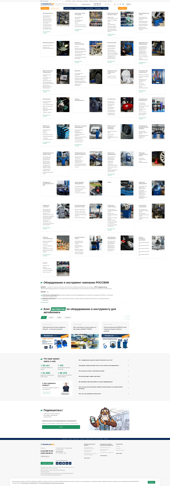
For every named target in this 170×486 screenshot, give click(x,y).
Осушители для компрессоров (111, 111)
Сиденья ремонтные (48, 136)
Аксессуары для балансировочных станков (143, 18)
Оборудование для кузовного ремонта (80, 153)
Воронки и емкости (48, 106)
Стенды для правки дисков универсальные (112, 219)
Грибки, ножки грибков (142, 109)
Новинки (105, 8)
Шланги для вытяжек (80, 217)
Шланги (45, 263)
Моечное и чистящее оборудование (81, 126)
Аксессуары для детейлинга (79, 21)
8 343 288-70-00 (47, 451)
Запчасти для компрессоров (111, 102)
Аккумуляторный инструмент (47, 102)
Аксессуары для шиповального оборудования (111, 242)
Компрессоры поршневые (111, 108)
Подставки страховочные (142, 159)
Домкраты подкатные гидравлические (80, 79)
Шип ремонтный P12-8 (144, 252)
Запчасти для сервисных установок (48, 214)
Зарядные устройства (80, 188)
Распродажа (98, 8)
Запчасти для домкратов (78, 84)
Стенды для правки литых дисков (112, 222)
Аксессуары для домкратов (79, 74)
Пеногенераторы (79, 140)
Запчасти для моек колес (112, 132)
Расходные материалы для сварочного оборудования (142, 192)
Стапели (77, 167)
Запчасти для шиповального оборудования (111, 246)
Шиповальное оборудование (112, 238)
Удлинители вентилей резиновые (80, 58)
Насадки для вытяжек (80, 212)
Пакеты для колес (112, 77)
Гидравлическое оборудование (143, 43)
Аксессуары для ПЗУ (80, 186)
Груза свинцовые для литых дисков (112, 26)
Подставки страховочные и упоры (143, 154)
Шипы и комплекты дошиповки (142, 239)
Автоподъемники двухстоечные (47, 16)
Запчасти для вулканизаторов (112, 50)
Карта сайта (119, 453)
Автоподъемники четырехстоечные (47, 25)
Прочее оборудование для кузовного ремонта (80, 164)
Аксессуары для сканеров (47, 78)
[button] (127, 317)
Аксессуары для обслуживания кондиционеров (47, 210)
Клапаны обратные (47, 245)
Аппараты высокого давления (79, 134)
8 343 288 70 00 (97, 3)
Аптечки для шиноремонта (142, 103)
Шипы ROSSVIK (89, 8)
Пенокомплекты (79, 141)
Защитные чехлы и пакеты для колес (112, 72)
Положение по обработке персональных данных (51, 474)
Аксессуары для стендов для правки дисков (112, 210)
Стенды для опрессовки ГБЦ (47, 221)
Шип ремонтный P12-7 (144, 249)
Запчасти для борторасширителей (48, 47)
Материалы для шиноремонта (143, 99)
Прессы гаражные (143, 56)
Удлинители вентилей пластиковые (80, 55)
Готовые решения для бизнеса (89, 445)
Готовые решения (79, 8)
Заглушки (45, 244)
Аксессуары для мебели (47, 130)
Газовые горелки (47, 112)
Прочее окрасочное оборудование (112, 170)
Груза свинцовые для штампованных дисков (112, 30)
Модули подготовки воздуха (48, 251)
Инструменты (47, 99)
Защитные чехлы (112, 76)
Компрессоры (111, 99)
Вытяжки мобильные (80, 209)
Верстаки (45, 132)
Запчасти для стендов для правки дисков (112, 215)
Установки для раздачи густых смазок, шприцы (47, 166)
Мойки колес (111, 134)
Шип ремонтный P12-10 (144, 243)
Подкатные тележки (48, 134)
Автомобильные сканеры (47, 75)
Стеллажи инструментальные (47, 138)
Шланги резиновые (48, 270)
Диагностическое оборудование (48, 71)
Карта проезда (59, 451)
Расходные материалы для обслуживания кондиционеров (48, 217)
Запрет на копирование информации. (57, 469)
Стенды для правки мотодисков (112, 225)
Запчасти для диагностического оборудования (47, 86)
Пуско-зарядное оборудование (79, 183)
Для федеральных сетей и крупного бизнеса (90, 454)
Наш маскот (87, 458)
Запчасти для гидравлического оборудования (143, 52)
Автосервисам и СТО (105, 447)
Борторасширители (48, 42)
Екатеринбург (45, 1)
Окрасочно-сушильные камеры (112, 164)
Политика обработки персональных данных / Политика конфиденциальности (57, 473)
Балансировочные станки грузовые (143, 22)
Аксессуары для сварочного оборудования (143, 187)
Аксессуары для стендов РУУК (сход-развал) (144, 210)
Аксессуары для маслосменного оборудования (47, 158)
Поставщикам (103, 455)
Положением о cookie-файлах (29, 483)
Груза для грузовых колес (112, 21)
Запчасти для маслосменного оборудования (47, 162)
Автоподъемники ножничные (47, 22)
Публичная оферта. (45, 469)
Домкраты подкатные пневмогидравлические (81, 81)
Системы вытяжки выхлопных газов (80, 206)
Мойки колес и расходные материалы (112, 127)
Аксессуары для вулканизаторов (112, 46)
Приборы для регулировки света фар (48, 184)
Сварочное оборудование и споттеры (143, 197)
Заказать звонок (47, 463)
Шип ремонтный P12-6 (144, 246)
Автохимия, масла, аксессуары (80, 14)
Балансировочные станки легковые (143, 25)
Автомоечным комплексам (106, 452)
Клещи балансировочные (143, 87)
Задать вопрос (46, 392)
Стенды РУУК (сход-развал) (142, 206)
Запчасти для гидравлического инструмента (79, 161)
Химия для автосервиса (81, 26)
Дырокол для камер (144, 74)
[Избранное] (120, 4)
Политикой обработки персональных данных (51, 483)
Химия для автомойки (80, 24)
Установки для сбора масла (48, 173)
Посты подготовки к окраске (112, 167)
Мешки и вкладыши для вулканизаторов (113, 53)
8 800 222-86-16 (47, 453)
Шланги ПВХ (46, 265)
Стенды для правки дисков (112, 206)
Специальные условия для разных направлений (106, 445)
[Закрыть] (158, 480)
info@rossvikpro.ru (45, 456)
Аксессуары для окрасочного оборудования (111, 158)
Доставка (118, 448)
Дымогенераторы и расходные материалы (48, 83)
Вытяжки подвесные (80, 211)
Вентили (77, 46)
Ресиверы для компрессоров (111, 114)
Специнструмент (68, 8)
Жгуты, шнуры (142, 111)
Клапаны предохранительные (48, 248)
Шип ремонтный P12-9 (144, 255)
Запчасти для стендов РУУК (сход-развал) (144, 215)
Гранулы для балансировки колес (113, 18)
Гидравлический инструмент (79, 157)
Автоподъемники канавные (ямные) (47, 19)
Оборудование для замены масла (48, 153)
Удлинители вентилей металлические (80, 52)
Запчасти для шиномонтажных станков (79, 246)
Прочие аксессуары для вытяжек (81, 215)
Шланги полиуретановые (47, 268)
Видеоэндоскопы (47, 80)
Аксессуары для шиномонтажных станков (79, 242)
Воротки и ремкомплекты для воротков (47, 109)
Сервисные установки (46, 206)
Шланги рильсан (47, 272)
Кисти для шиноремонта (142, 84)
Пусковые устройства (80, 192)
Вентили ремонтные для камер (144, 106)
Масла (76, 23)
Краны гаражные (143, 55)
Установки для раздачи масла (46, 170)
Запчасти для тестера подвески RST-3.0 (143, 132)
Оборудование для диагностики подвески (143, 127)
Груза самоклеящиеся (111, 24)
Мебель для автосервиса (46, 126)
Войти (61, 427)
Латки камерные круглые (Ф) (143, 114)
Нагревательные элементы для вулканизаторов (112, 57)
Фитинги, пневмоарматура (47, 238)
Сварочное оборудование (143, 183)
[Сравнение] (117, 4)
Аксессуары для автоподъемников (47, 28)
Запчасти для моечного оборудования (80, 137)
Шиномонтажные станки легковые (79, 253)
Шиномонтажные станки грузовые (79, 250)
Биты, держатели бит (48, 104)
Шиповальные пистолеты (111, 250)
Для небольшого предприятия (88, 451)
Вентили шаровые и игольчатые (48, 242)
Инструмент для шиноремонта (143, 71)
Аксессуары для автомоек (79, 18)
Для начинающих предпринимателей (89, 448)
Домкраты (78, 70)
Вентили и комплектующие (79, 43)
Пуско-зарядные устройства (79, 190)
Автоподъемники (48, 13)
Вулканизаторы (112, 42)
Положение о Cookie (45, 471)
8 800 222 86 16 (97, 5)
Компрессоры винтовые (111, 105)
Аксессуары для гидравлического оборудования (143, 48)
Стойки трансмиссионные (143, 59)
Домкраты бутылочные (80, 76)
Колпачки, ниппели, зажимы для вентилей (80, 49)
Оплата (118, 446)
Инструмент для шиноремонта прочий (143, 80)
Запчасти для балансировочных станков (143, 28)
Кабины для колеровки (110, 161)
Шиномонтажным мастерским (104, 450)
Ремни (109, 182)
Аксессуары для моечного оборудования (79, 131)
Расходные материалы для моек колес (113, 137)
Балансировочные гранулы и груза (113, 14)
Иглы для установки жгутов (144, 77)
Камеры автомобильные (79, 99)
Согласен (151, 482)
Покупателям (119, 444)
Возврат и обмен (120, 450)
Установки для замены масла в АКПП (48, 224)
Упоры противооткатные (143, 162)
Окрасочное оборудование (112, 153)
